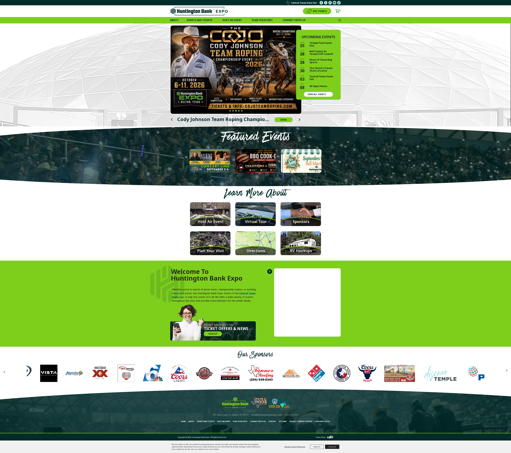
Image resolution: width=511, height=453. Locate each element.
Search (339, 20)
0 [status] (340, 10)
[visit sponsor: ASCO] (456, 374)
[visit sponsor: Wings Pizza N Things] (34, 374)
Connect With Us (294, 20)
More (284, 119)
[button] (230, 111)
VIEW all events (317, 94)
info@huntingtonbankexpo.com (267, 414)
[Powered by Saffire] (330, 437)
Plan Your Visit (262, 20)
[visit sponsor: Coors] (197, 374)
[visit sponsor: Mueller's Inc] (121, 374)
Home (183, 421)
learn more (216, 164)
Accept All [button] (332, 447)
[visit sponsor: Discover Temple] (270, 374)
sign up (212, 333)
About (174, 20)
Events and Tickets (199, 20)
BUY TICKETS (320, 11)
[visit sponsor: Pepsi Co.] (326, 374)
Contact (272, 421)
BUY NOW (201, 164)
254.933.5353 (291, 414)
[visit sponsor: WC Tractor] (426, 374)
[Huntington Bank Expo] (199, 11)
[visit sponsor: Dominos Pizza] (146, 374)
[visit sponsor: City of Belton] (171, 374)
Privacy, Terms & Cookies (300, 421)
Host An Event (232, 20)
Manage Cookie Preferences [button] (294, 447)
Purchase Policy (322, 421)
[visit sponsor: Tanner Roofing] (90, 374)
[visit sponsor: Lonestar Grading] (60, 374)
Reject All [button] (317, 447)
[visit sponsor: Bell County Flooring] (229, 374)
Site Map (283, 421)
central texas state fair (304, 2)
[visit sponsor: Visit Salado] (384, 374)
